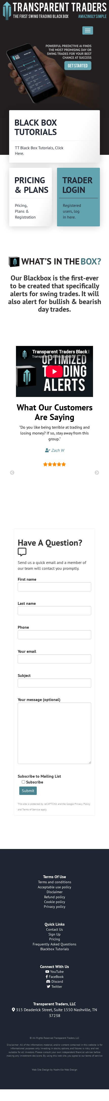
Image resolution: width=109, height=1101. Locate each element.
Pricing (54, 939)
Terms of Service (31, 809)
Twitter (56, 986)
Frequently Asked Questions (54, 944)
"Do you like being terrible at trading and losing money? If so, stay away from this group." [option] (54, 439)
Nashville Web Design (65, 1069)
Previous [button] (12, 472)
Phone (23, 627)
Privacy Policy (82, 804)
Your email (27, 651)
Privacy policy (54, 906)
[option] (54, 77)
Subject (24, 675)
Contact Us (54, 929)
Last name (27, 603)
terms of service (93, 1055)
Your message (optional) (39, 699)
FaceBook (56, 976)
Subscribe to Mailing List (39, 779)
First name (27, 579)
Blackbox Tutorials (54, 949)
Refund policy (54, 897)
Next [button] (96, 472)
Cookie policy (54, 901)
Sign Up (54, 934)
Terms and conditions (54, 882)
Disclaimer (55, 892)
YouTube (56, 971)
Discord (56, 981)
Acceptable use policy (54, 887)
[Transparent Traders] (54, 11)
